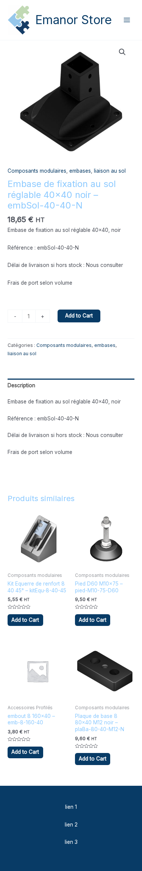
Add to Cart (79, 316)
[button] (122, 52)
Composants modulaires (37, 171)
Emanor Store (73, 19)
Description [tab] (21, 385)
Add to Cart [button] (25, 620)
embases (80, 171)
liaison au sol (110, 171)
